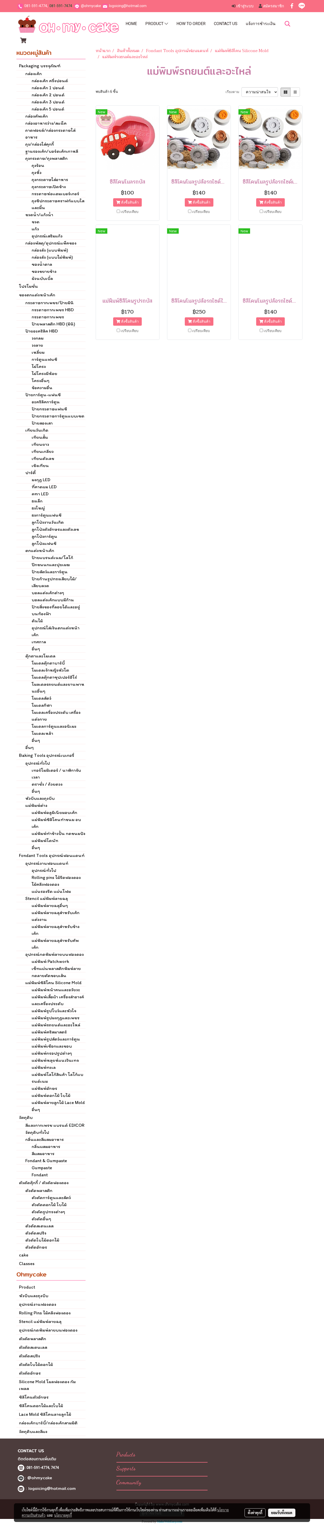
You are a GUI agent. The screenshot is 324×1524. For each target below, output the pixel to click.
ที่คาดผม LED (44, 487)
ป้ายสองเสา (42, 423)
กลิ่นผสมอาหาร (46, 1146)
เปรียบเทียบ (129, 212)
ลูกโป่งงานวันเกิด (48, 522)
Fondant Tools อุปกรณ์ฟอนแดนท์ (52, 855)
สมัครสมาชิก (273, 6)
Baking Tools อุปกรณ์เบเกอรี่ (46, 755)
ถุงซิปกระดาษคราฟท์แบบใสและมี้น (58, 204)
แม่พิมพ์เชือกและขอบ (52, 1046)
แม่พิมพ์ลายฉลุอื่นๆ (50, 905)
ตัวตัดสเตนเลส (39, 1226)
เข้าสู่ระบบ (244, 6)
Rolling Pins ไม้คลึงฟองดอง (45, 1313)
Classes (26, 1263)
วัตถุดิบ (26, 1117)
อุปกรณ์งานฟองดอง (37, 1304)
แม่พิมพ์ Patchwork (50, 961)
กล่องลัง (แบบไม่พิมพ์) (52, 257)
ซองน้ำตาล (42, 264)
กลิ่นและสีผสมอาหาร (44, 1139)
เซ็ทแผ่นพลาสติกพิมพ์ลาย (56, 968)
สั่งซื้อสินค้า (129, 202)
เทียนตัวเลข (43, 458)
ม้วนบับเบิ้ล (42, 278)
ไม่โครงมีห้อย (44, 373)
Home (131, 23)
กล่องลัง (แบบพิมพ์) (50, 250)
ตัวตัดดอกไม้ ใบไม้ (49, 1204)
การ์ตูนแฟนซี (44, 359)
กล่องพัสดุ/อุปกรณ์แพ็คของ (50, 243)
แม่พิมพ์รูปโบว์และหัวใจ (54, 1010)
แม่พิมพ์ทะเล (44, 1067)
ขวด (35, 222)
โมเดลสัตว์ (41, 698)
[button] (287, 24)
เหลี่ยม (38, 352)
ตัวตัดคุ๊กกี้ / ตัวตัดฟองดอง (44, 1182)
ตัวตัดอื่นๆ (41, 1219)
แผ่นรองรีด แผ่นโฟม (51, 891)
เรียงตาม (233, 92)
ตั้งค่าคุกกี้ (255, 1512)
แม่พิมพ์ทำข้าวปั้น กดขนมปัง (58, 833)
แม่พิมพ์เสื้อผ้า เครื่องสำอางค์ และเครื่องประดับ (58, 1000)
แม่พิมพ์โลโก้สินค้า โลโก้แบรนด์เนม (57, 1078)
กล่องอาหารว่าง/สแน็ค (46, 123)
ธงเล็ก (37, 501)
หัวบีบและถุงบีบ (40, 798)
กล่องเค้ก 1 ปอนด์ (48, 88)
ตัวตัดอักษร (36, 1247)
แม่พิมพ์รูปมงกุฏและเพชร (55, 1018)
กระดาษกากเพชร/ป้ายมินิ (49, 302)
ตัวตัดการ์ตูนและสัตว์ (51, 1197)
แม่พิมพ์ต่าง (36, 805)
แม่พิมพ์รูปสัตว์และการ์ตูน (56, 1039)
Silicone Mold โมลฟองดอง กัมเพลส (47, 1385)
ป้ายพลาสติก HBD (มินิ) (53, 324)
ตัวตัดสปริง (35, 1233)
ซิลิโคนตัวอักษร (34, 1397)
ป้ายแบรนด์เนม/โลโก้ (52, 557)
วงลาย (37, 345)
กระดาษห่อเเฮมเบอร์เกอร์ (55, 193)
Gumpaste (42, 1167)
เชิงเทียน (40, 465)
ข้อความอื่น (42, 387)
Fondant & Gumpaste (46, 1160)
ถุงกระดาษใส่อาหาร (50, 179)
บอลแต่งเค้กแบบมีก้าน (53, 600)
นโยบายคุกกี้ (63, 1515)
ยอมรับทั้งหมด (281, 1512)
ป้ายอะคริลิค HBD (41, 331)
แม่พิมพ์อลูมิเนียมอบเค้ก (54, 812)
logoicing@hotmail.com (128, 6)
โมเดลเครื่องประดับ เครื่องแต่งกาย (56, 716)
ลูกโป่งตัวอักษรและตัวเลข (55, 529)
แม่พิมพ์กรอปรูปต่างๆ (52, 1053)
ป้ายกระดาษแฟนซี (49, 409)
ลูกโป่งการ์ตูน (44, 536)
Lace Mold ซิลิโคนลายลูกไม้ (45, 1414)
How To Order (191, 23)
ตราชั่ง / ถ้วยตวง (47, 784)
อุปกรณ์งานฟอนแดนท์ (46, 863)
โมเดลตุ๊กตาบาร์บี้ (48, 663)
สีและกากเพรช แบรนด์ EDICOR (54, 1125)
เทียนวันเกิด (36, 430)
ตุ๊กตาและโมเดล (40, 656)
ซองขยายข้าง (44, 271)
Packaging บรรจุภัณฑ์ (39, 66)
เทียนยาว (40, 444)
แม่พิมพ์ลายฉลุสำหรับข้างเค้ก (55, 930)
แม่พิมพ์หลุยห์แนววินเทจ (55, 1060)
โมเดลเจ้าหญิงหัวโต (50, 670)
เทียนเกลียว (43, 451)
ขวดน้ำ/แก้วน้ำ (39, 214)
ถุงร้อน (38, 165)
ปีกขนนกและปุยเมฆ (51, 564)
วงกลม (38, 338)
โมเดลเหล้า (42, 733)
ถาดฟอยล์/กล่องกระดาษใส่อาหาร (50, 133)
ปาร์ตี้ (30, 472)
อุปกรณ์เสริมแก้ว (47, 236)
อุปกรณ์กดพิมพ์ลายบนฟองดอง (54, 954)
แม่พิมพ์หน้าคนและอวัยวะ (56, 989)
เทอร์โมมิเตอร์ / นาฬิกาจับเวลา (56, 773)
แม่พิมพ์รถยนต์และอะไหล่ (56, 1025)
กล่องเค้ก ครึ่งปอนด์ (50, 80)
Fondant (40, 1175)
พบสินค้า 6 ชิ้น (107, 92)
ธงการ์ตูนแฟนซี (47, 515)
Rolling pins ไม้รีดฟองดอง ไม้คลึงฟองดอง (56, 881)
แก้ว (35, 229)
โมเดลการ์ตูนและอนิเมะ (54, 726)
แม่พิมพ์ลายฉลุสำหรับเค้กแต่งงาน (55, 916)
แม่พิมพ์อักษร (44, 1088)
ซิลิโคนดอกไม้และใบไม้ (41, 1405)
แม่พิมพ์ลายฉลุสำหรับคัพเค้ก (55, 944)
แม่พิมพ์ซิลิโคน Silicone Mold (53, 982)
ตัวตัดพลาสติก (38, 1190)
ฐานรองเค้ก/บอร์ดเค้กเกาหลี (51, 151)
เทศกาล (39, 642)
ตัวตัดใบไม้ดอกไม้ (42, 1240)
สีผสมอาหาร (43, 1153)
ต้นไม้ (37, 621)
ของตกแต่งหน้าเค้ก (37, 295)
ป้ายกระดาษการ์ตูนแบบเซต (58, 416)
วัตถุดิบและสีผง (33, 1431)
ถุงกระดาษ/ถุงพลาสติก (46, 158)
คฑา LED (40, 494)
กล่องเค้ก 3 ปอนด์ (48, 102)
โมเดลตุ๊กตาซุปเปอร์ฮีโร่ (54, 677)
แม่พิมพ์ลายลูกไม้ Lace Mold (58, 1102)
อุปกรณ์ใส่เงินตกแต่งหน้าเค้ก (55, 631)
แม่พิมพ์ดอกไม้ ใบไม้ (51, 1095)
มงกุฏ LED (41, 479)
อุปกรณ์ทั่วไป (37, 763)
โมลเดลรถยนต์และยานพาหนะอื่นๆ (58, 687)
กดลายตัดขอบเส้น (49, 975)
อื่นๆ (36, 649)
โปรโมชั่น (28, 286)
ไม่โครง (39, 366)
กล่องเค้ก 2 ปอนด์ (48, 95)
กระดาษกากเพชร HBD (53, 310)
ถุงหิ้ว (37, 172)
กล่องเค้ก (33, 73)
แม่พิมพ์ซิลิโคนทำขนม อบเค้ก (56, 823)
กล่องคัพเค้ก (36, 116)
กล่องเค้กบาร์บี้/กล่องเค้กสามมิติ (48, 1423)
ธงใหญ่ (38, 508)
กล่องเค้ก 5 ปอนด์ (48, 109)
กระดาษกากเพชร (48, 317)
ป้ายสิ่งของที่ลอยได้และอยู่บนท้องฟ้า (56, 610)
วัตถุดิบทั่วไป (37, 1132)
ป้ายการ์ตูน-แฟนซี (43, 394)
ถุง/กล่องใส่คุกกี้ (39, 144)
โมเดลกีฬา (42, 705)
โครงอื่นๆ (40, 380)
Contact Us (225, 23)
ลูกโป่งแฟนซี (44, 543)
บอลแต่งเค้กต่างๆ (48, 592)
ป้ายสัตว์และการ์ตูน (50, 572)
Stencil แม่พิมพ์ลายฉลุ (46, 898)
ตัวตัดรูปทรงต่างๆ (48, 1211)
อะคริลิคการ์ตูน (46, 402)
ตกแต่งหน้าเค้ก (39, 550)
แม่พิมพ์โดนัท (45, 840)
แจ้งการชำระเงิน (260, 23)
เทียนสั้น (40, 437)
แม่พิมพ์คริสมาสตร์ (49, 1032)
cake (23, 1255)
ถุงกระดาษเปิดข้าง (49, 186)
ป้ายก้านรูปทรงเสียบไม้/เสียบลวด (54, 582)
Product (155, 23)
